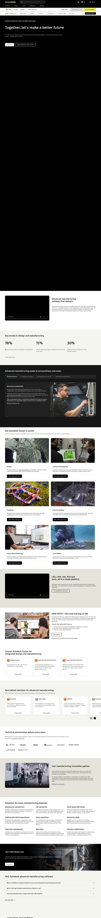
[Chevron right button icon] (95, 718)
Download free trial (77, 9)
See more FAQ (9, 900)
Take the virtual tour (58, 784)
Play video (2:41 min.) (14, 563)
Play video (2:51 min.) (14, 476)
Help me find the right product (25, 44)
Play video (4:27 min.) (60, 563)
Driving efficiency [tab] (12, 376)
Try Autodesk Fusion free (61, 591)
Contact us (9, 44)
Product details (18, 674)
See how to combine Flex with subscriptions (65, 638)
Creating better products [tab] (44, 376)
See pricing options (90, 9)
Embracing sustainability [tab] (63, 376)
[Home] (10, 2)
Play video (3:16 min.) (60, 476)
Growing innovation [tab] (27, 376)
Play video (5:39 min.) (15, 519)
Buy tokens (57, 634)
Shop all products (90, 13)
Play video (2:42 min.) (60, 519)
